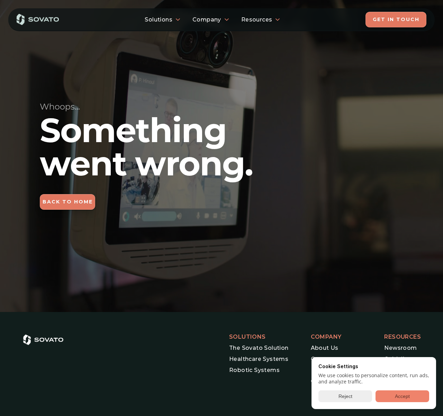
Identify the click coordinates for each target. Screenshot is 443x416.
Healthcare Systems (258, 359)
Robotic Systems (254, 370)
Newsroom (400, 348)
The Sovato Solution (259, 348)
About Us (324, 348)
